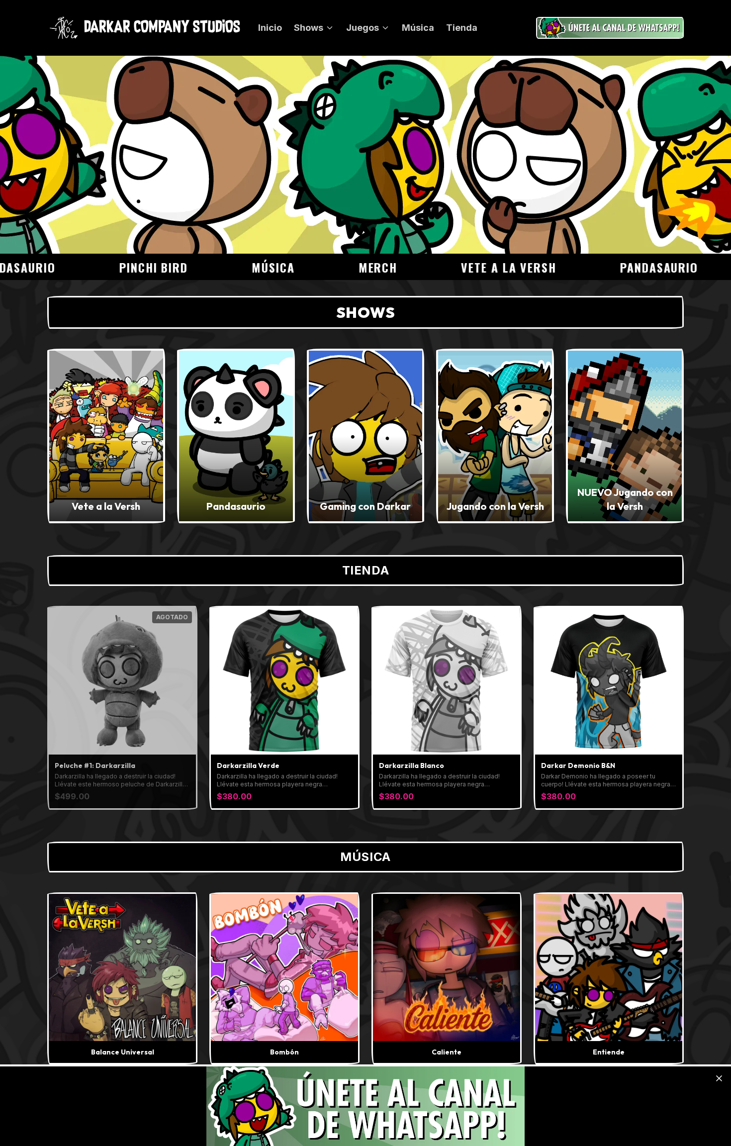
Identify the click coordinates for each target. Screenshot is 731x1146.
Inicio (270, 27)
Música (418, 27)
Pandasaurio (619, 267)
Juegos (362, 27)
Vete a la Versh (469, 267)
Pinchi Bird (114, 267)
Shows (308, 27)
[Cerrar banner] (719, 1078)
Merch (338, 267)
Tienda (461, 27)
